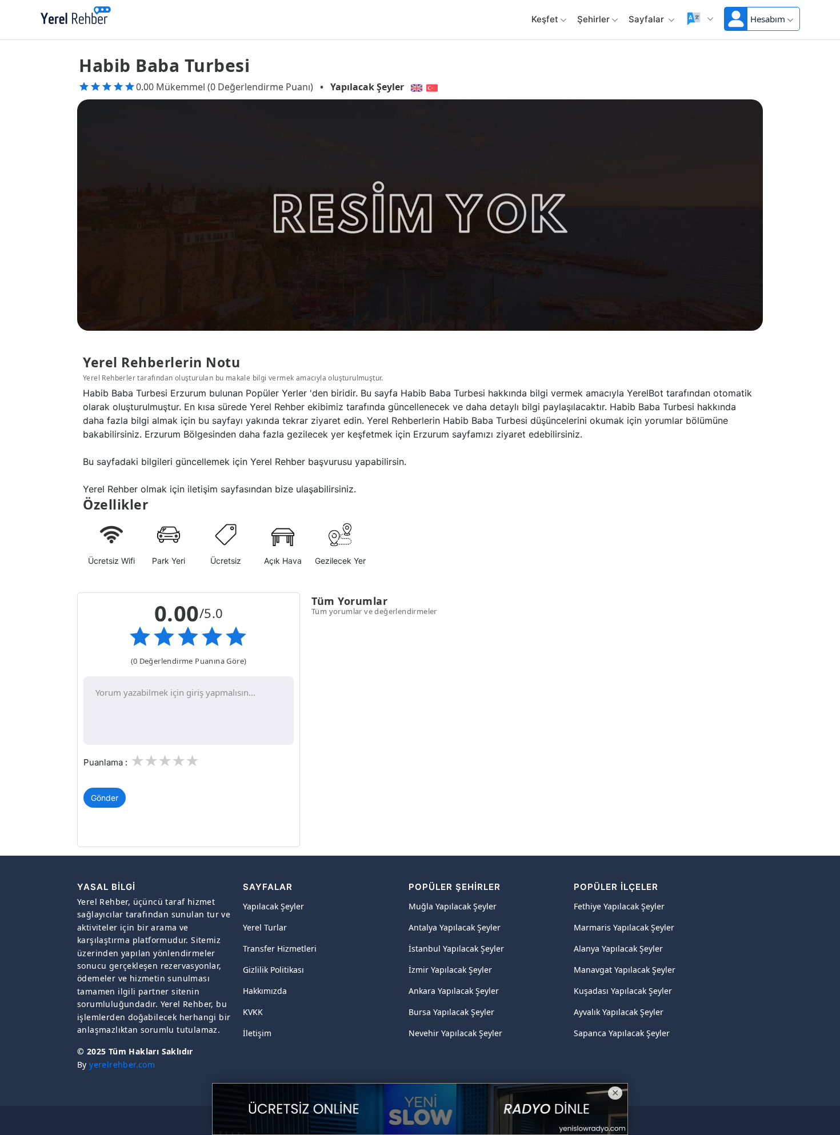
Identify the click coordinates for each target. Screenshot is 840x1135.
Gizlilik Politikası (273, 969)
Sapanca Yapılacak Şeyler (622, 1033)
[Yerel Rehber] (75, 16)
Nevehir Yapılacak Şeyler (455, 1033)
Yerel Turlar (265, 927)
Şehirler (593, 19)
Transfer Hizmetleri (280, 948)
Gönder (104, 798)
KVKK (253, 1011)
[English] (415, 87)
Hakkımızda (265, 990)
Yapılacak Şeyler (367, 87)
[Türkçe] (433, 87)
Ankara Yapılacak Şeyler (454, 990)
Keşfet (544, 19)
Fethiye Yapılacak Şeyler (619, 906)
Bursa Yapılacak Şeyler (451, 1011)
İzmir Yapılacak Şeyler (450, 969)
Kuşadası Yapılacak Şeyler (623, 990)
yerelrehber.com (122, 1064)
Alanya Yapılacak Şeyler (618, 948)
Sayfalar (647, 19)
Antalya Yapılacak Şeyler (455, 927)
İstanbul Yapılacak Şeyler (456, 948)
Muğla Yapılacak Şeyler (453, 906)
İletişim (257, 1033)
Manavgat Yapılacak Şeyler (624, 969)
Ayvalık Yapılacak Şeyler (618, 1011)
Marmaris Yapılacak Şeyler (624, 927)
